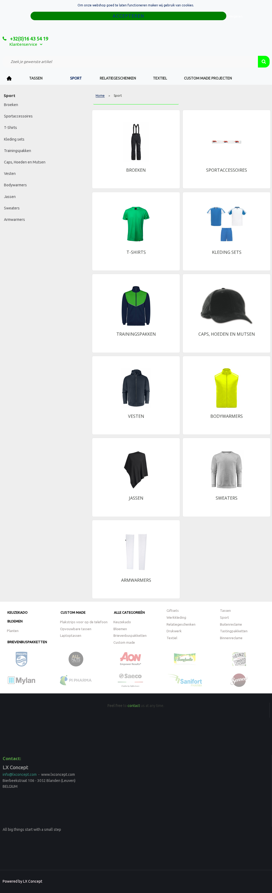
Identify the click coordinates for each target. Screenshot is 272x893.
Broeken (11, 105)
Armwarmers (14, 219)
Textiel (160, 78)
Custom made (73, 612)
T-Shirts (10, 127)
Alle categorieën (129, 612)
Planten (13, 631)
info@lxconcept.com (20, 774)
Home (9, 78)
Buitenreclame (231, 624)
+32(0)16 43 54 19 (28, 38)
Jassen (10, 197)
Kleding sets (14, 139)
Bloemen (15, 621)
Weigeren (235, 16)
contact (134, 706)
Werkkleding (176, 617)
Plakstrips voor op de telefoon (84, 622)
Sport (76, 78)
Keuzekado (17, 612)
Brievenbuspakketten (27, 642)
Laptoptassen (70, 635)
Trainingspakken (17, 151)
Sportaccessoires (18, 116)
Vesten (10, 173)
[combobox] (130, 62)
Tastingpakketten (234, 631)
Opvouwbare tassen (75, 629)
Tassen (35, 78)
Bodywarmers (15, 185)
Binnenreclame (231, 638)
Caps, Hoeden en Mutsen (24, 162)
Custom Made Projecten (208, 78)
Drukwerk (174, 631)
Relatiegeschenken (118, 78)
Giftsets (173, 610)
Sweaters (12, 208)
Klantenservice (23, 44)
